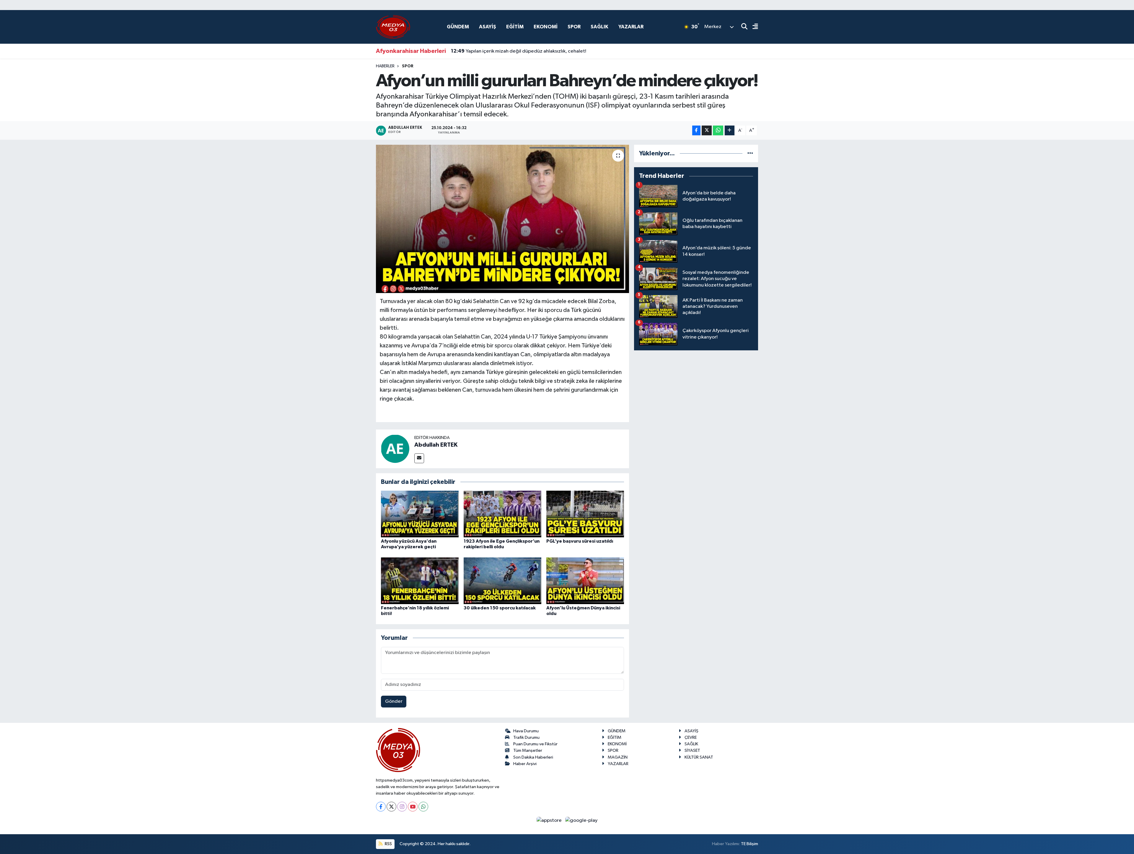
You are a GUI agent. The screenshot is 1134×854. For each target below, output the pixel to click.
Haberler (385, 66)
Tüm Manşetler (527, 750)
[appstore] (549, 820)
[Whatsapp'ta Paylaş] (718, 130)
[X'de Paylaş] (707, 130)
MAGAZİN (618, 757)
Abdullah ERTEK (435, 445)
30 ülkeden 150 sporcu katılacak (500, 608)
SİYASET (692, 750)
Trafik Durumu (526, 737)
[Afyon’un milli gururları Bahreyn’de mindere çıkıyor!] (502, 219)
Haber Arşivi (525, 764)
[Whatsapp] (423, 806)
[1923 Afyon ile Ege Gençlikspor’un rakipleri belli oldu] (502, 513)
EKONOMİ (546, 26)
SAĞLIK (599, 26)
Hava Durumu (526, 731)
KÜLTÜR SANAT (699, 757)
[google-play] (581, 820)
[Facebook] (381, 806)
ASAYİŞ (487, 26)
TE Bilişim (749, 844)
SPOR (574, 26)
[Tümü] (750, 153)
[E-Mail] (419, 458)
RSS (388, 844)
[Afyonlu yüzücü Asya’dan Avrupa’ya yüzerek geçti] (420, 513)
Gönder (394, 701)
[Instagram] (402, 806)
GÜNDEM (458, 26)
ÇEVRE (691, 737)
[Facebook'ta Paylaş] (696, 130)
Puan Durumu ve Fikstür (535, 744)
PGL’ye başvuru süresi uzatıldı (579, 541)
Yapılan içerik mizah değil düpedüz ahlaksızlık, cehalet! (518, 51)
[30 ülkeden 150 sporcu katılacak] (502, 580)
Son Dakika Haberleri (533, 757)
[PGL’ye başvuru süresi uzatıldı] (585, 513)
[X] (391, 806)
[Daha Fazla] (729, 130)
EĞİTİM (515, 26)
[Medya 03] (393, 27)
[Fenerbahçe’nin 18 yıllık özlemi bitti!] (420, 580)
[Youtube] (413, 806)
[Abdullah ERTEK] (395, 448)
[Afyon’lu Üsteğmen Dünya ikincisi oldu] (585, 580)
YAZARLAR (630, 26)
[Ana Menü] (752, 27)
